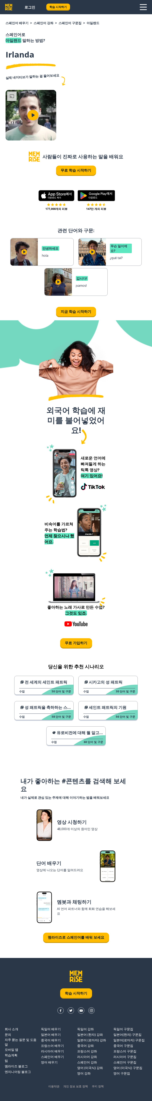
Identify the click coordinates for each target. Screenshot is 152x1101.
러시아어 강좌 (87, 1057)
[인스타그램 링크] (91, 1010)
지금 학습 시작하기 (76, 311)
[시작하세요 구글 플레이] (96, 195)
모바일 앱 (11, 1049)
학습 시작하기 (58, 7)
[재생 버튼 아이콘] (33, 115)
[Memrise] (8, 7)
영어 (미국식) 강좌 (90, 1068)
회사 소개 (11, 1029)
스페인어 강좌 (43, 23)
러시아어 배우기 (52, 1051)
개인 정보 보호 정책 (75, 1086)
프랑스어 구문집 (124, 1051)
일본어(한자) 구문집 (127, 1034)
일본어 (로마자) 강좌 (91, 1040)
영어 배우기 (49, 1062)
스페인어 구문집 (70, 23)
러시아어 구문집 (124, 1057)
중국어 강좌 (85, 1045)
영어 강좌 (84, 1073)
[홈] (34, 157)
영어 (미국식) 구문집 (127, 1068)
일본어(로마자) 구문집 (129, 1040)
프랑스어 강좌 (87, 1051)
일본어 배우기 (51, 1034)
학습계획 (11, 1055)
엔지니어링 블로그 (18, 1072)
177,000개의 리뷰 (56, 209)
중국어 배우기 (51, 1040)
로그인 (30, 7)
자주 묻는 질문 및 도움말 (20, 1042)
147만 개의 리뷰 (96, 209)
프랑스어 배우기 (52, 1045)
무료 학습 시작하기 (76, 170)
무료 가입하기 (76, 642)
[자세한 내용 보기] (143, 7)
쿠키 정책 (98, 1086)
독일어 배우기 (51, 1029)
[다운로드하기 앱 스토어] (56, 195)
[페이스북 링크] (60, 1010)
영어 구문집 (121, 1073)
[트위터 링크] (71, 1010)
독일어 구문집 (123, 1029)
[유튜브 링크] (81, 1010)
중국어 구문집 (123, 1045)
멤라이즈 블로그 (16, 1066)
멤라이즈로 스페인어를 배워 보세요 (76, 937)
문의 (8, 1034)
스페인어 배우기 (17, 23)
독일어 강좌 (85, 1029)
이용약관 (53, 1086)
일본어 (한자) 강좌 (90, 1034)
